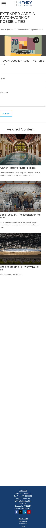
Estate (23, 526)
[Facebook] (16, 512)
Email (2, 78)
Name (2, 64)
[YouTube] (29, 512)
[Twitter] (20, 512)
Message (4, 92)
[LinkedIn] (24, 512)
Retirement (23, 521)
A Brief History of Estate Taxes (18, 168)
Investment (23, 524)
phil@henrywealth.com (23, 508)
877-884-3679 (26, 496)
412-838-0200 (25, 493)
